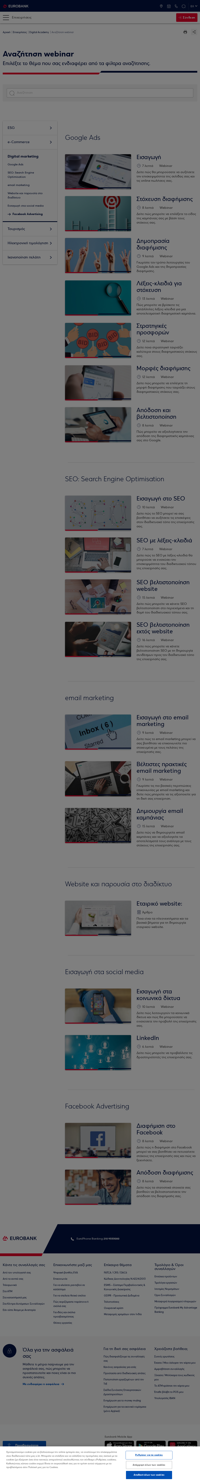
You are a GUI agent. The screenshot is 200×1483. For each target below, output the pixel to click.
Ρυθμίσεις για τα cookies (149, 1455)
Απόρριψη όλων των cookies (149, 1464)
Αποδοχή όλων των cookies (149, 1474)
